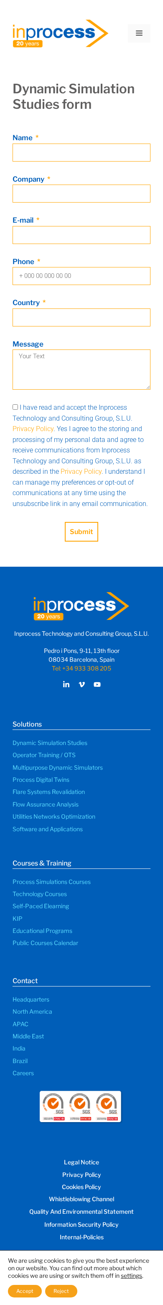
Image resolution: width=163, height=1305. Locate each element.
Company (29, 179)
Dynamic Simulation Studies (50, 742)
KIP (18, 918)
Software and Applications (48, 828)
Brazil (20, 1060)
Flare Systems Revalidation (49, 791)
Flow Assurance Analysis (46, 804)
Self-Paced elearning (41, 905)
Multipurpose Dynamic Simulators (58, 767)
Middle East (28, 1036)
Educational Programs (42, 930)
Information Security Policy (81, 1224)
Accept (24, 1291)
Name (23, 138)
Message (28, 344)
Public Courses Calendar (45, 942)
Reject (61, 1291)
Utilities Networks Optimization (54, 816)
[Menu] (139, 33)
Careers (23, 1072)
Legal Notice (81, 1162)
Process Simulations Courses (52, 881)
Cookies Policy (81, 1186)
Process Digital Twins (41, 779)
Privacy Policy (33, 429)
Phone (24, 261)
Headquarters (31, 999)
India (19, 1048)
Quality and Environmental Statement (81, 1211)
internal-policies (82, 1237)
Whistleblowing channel (81, 1198)
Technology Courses (40, 893)
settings (131, 1275)
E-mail (24, 220)
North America (32, 1011)
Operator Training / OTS (44, 754)
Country (27, 302)
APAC (20, 1024)
